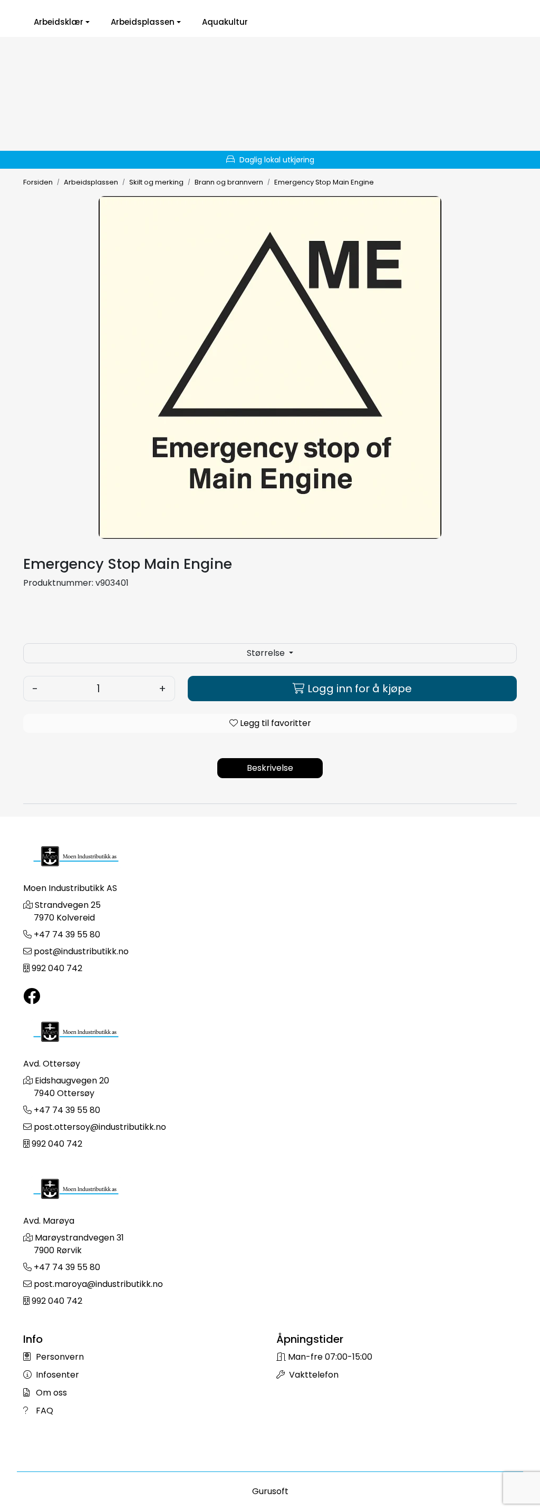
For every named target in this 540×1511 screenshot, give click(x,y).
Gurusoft (270, 1491)
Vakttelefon (313, 1375)
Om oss (50, 1393)
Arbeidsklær (58, 22)
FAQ (43, 1411)
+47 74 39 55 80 (67, 934)
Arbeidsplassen (143, 22)
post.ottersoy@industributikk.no (100, 1127)
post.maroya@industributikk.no (98, 1284)
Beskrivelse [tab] (270, 768)
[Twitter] (31, 996)
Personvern (59, 1357)
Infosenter (56, 1375)
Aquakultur (225, 22)
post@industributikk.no (81, 951)
